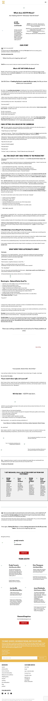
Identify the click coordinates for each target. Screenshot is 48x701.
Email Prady (11, 580)
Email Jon (12, 599)
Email (25, 669)
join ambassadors (5, 682)
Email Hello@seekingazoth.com (24, 619)
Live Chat (26, 667)
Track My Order (28, 675)
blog (3, 684)
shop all (3, 678)
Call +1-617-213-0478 (29, 671)
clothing (3, 680)
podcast (3, 686)
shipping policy (5, 676)
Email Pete (35, 576)
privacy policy (5, 669)
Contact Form (27, 673)
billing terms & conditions (7, 674)
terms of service (5, 671)
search (3, 667)
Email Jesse (36, 607)
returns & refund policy (7, 672)
